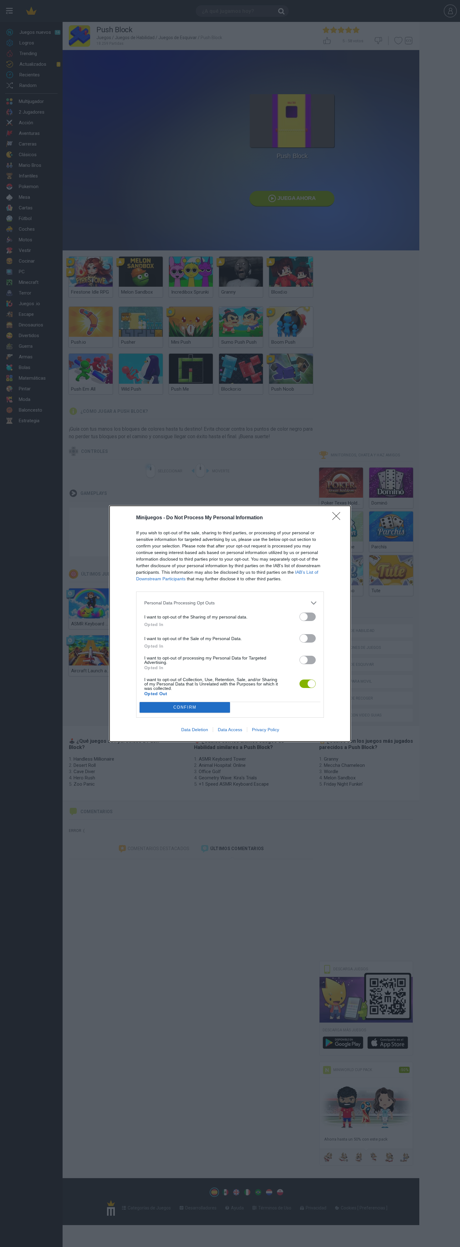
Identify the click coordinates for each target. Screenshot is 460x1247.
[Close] (338, 518)
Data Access (230, 729)
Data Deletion (194, 729)
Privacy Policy (265, 729)
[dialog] (230, 624)
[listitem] (230, 603)
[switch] (307, 617)
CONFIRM (185, 707)
